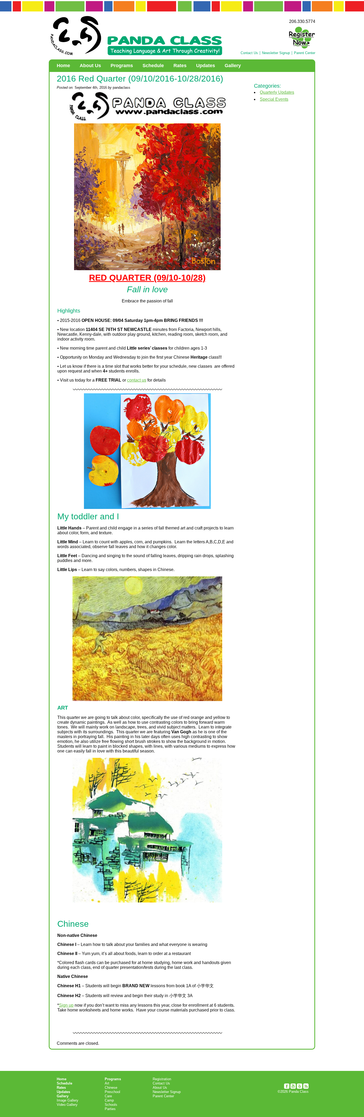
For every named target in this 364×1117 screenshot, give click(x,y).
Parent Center (304, 53)
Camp (109, 1100)
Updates (205, 65)
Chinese (111, 1088)
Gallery (233, 65)
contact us (136, 380)
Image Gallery (67, 1100)
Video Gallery (67, 1105)
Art (107, 1083)
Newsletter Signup (276, 53)
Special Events (274, 99)
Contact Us (249, 53)
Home (63, 65)
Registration (162, 1079)
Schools (111, 1105)
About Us (90, 65)
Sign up (66, 1005)
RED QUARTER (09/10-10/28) (147, 277)
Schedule (153, 65)
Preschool (112, 1092)
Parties (110, 1109)
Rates (180, 65)
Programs (122, 65)
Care (108, 1096)
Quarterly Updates (277, 92)
